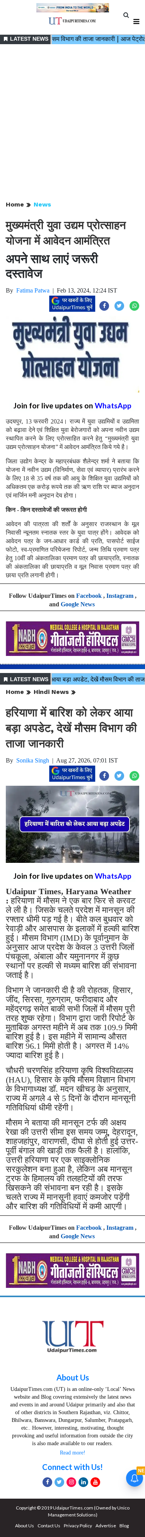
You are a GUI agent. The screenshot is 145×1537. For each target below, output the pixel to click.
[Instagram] (71, 1482)
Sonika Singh (32, 760)
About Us (72, 1377)
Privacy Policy (78, 1525)
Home (15, 204)
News (42, 204)
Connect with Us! (72, 1467)
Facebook (89, 595)
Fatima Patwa (32, 290)
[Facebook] (47, 1482)
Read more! (72, 1453)
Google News (78, 604)
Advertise (106, 1525)
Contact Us (49, 1525)
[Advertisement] (72, 123)
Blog (124, 1525)
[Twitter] (59, 1482)
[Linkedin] (83, 1482)
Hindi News (51, 691)
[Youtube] (95, 1482)
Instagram (119, 595)
